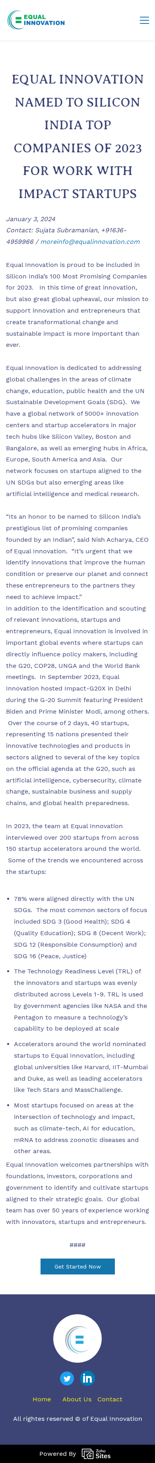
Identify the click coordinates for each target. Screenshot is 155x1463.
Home (42, 1399)
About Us (76, 1399)
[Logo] (36, 20)
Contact (109, 1399)
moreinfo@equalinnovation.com (90, 241)
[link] (77, 1331)
